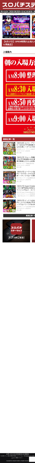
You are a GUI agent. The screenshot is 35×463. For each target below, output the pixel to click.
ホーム (3, 13)
